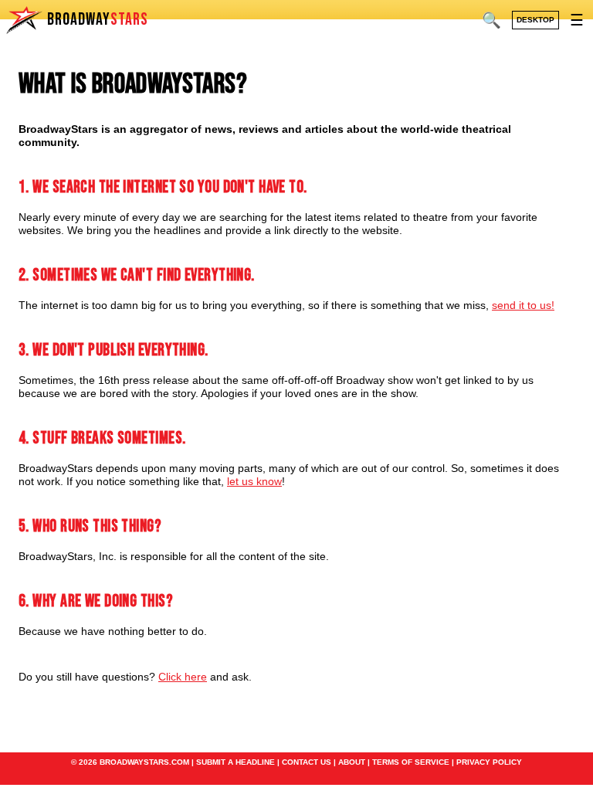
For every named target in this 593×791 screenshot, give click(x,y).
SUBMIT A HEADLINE (235, 762)
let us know (254, 481)
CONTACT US (306, 762)
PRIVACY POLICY (489, 762)
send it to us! (523, 305)
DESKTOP (535, 19)
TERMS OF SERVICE (410, 762)
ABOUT (351, 762)
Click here (182, 676)
